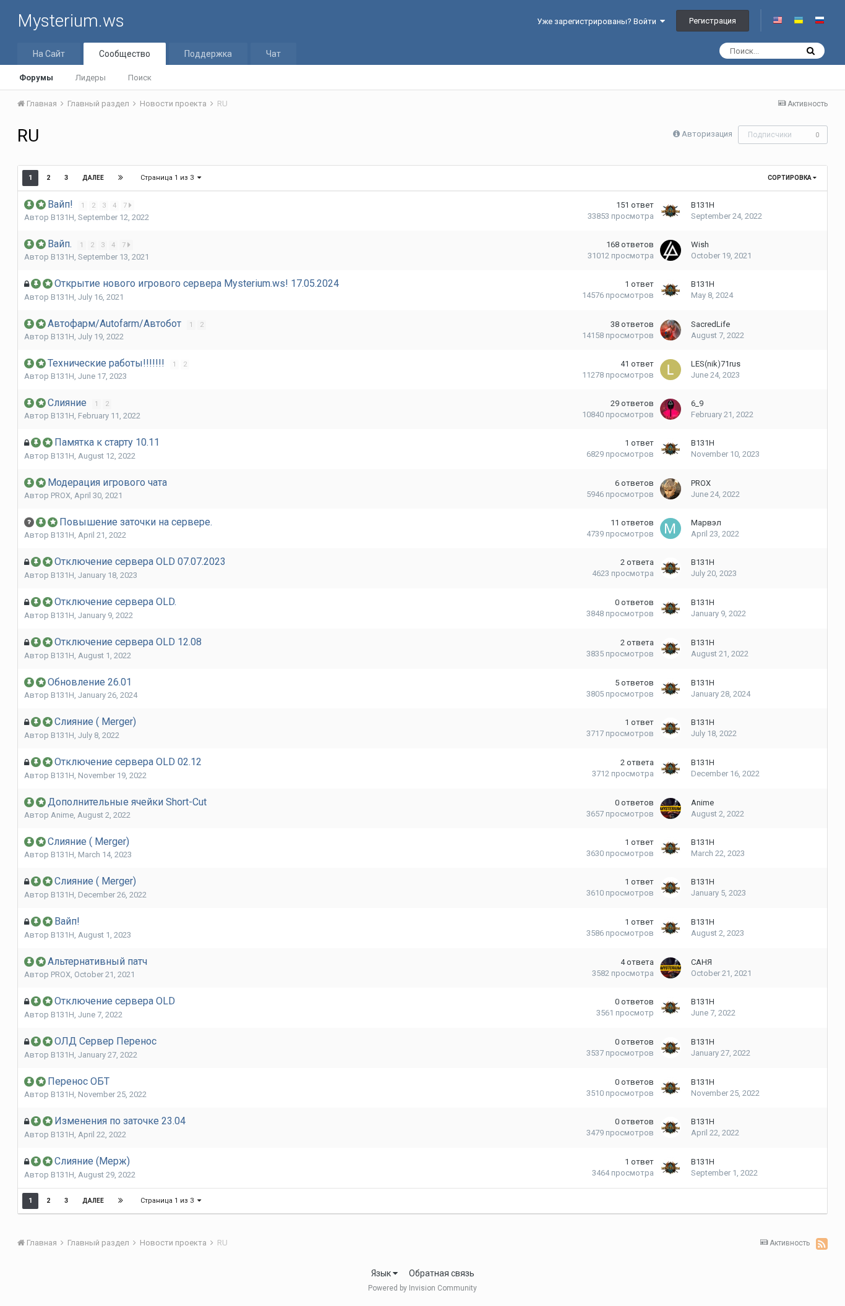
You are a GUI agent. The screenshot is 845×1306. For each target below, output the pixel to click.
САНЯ (701, 962)
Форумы (36, 77)
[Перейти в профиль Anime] (670, 808)
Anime (62, 815)
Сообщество (124, 54)
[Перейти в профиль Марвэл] (670, 528)
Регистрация (712, 20)
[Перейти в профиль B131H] (670, 210)
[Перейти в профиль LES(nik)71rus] (670, 369)
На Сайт (49, 54)
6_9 (697, 403)
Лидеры (90, 77)
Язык (382, 1273)
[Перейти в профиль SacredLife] (670, 330)
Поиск (140, 77)
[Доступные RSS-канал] (822, 1243)
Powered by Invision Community (422, 1288)
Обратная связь (441, 1273)
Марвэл (706, 522)
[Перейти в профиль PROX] (670, 488)
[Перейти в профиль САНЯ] (670, 967)
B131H (62, 217)
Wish (700, 244)
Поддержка (208, 54)
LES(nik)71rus (715, 363)
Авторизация (707, 133)
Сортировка (790, 177)
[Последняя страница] (120, 178)
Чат (273, 54)
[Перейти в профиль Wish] (670, 250)
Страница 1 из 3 (168, 178)
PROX (61, 495)
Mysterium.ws (70, 21)
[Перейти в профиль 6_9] (670, 409)
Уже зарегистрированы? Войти (598, 21)
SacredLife (710, 324)
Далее (93, 177)
